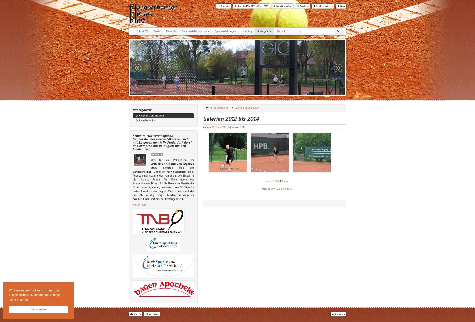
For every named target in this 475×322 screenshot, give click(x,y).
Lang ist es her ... (148, 120)
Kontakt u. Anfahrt (284, 6)
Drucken (137, 314)
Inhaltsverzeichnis (324, 6)
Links (342, 6)
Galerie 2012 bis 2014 (215, 127)
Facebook (304, 6)
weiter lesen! (140, 204)
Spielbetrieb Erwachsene (195, 31)
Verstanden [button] (39, 309)
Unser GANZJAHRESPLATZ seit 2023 (253, 6)
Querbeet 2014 (237, 127)
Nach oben (340, 314)
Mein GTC (171, 31)
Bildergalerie (264, 31)
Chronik (281, 31)
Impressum (153, 314)
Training (247, 31)
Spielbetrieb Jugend (226, 31)
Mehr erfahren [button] (18, 299)
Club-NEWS (142, 31)
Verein (156, 31)
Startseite (225, 6)
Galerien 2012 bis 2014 (151, 115)
